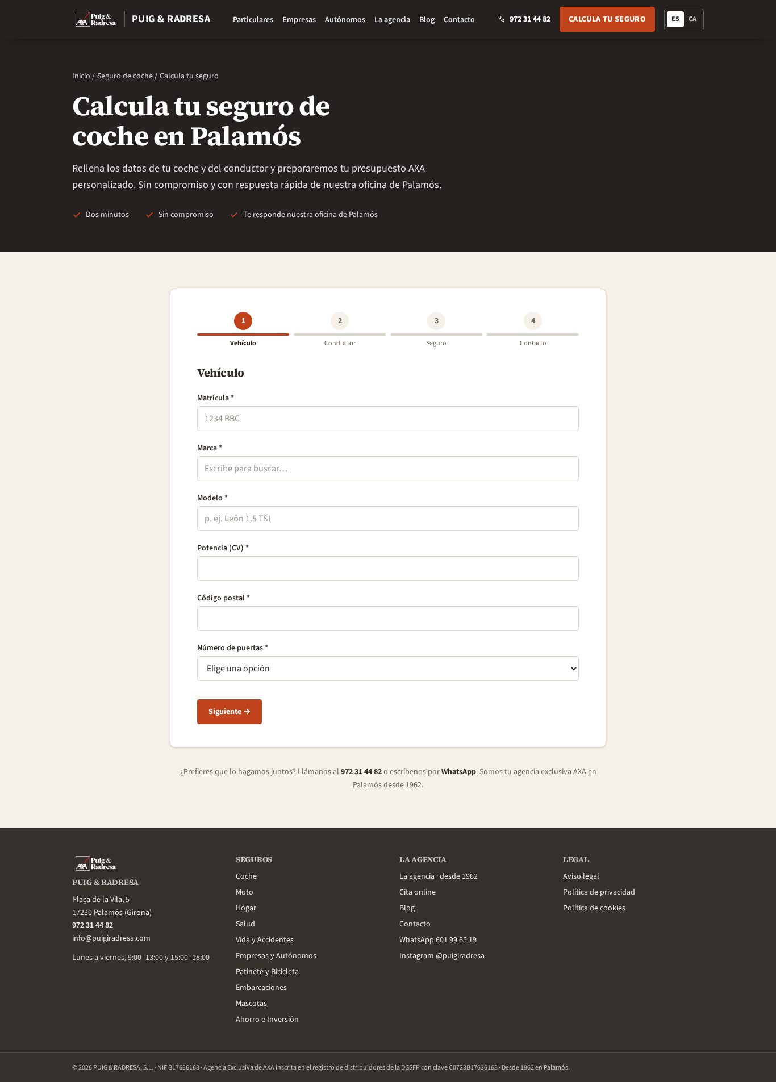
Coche (246, 876)
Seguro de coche (125, 76)
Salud (245, 924)
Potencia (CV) (223, 548)
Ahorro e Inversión (267, 1019)
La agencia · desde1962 (438, 876)
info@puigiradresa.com (111, 938)
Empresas (299, 20)
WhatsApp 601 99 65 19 (438, 940)
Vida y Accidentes (265, 940)
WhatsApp (458, 772)
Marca (209, 448)
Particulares (253, 20)
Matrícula (215, 398)
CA (694, 20)
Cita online (417, 892)
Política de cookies (594, 908)
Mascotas (251, 1003)
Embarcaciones (261, 987)
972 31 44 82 (361, 772)
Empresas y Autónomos (276, 956)
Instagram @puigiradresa (442, 956)
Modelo (212, 498)
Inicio (81, 76)
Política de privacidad (599, 892)
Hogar (246, 908)
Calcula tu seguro (607, 19)
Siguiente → (229, 711)
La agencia (392, 20)
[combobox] (388, 468)
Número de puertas (232, 648)
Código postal (223, 598)
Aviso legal (581, 876)
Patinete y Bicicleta (267, 971)
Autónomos (345, 20)
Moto (244, 892)
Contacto (459, 20)
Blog (427, 20)
